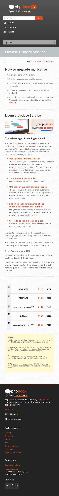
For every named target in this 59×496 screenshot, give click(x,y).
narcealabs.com (12, 469)
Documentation (11, 446)
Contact (11, 27)
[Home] (17, 393)
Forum (10, 32)
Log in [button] (10, 23)
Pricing (8, 432)
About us (9, 409)
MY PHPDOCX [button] (28, 75)
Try (6, 442)
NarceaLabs (43, 399)
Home (29, 61)
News (7, 439)
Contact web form (12, 465)
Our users (9, 449)
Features (9, 436)
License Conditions (13, 452)
